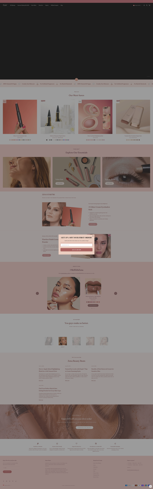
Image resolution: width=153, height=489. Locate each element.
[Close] (93, 235)
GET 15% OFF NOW (76, 249)
